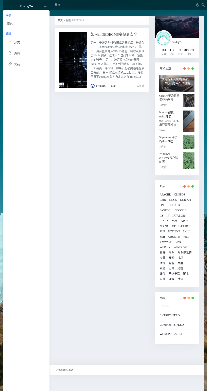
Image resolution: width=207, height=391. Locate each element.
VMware (166, 242)
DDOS (173, 200)
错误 (180, 279)
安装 (162, 258)
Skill (187, 231)
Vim (186, 236)
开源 (171, 258)
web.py (165, 247)
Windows (181, 247)
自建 (162, 279)
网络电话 (174, 273)
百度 (180, 263)
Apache (165, 194)
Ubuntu (174, 236)
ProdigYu (101, 85)
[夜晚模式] (197, 5)
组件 (171, 268)
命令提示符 (184, 252)
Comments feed (172, 324)
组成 (8, 33)
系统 (162, 268)
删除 (162, 252)
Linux (164, 221)
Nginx (164, 226)
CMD (163, 200)
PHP (113, 85)
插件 (162, 263)
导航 (8, 15)
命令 (171, 252)
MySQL (186, 221)
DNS (162, 205)
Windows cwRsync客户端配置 (168, 157)
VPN (178, 242)
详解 (171, 279)
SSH (162, 236)
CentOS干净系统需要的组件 (169, 97)
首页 (10, 23)
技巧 (180, 258)
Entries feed (170, 315)
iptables (179, 215)
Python (174, 231)
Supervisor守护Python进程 (168, 139)
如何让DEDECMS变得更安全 (114, 34)
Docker (174, 205)
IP (168, 215)
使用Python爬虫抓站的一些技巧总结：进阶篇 (176, 81)
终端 (180, 268)
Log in (164, 306)
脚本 (186, 273)
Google (180, 210)
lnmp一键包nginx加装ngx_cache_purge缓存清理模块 (169, 118)
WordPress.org (171, 334)
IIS (161, 215)
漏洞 (171, 263)
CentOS (179, 194)
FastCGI (165, 210)
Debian (185, 200)
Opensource (181, 226)
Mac (175, 221)
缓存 (162, 273)
